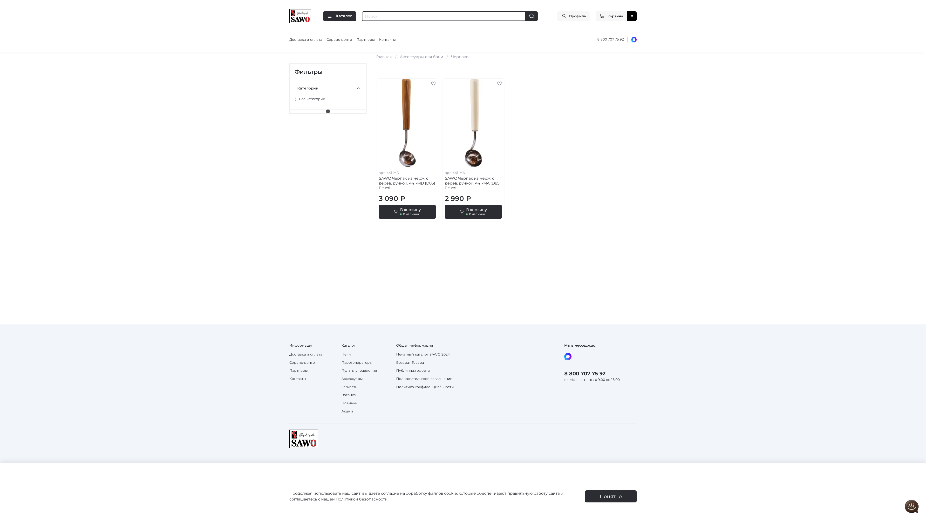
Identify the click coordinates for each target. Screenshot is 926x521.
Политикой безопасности (362, 499)
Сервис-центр (339, 39)
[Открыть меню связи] (911, 506)
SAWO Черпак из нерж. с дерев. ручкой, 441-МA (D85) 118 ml (473, 183)
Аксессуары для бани (421, 57)
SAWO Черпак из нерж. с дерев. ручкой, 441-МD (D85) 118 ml (407, 183)
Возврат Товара (410, 362)
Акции (347, 411)
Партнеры (365, 39)
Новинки (349, 403)
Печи (346, 354)
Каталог (344, 16)
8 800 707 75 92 (610, 39)
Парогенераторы (356, 362)
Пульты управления (359, 370)
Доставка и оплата (305, 39)
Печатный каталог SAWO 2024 (423, 354)
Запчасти (349, 387)
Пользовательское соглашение (424, 379)
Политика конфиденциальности (425, 387)
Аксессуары (352, 379)
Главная (384, 57)
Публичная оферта (413, 370)
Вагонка (348, 395)
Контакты (387, 39)
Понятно (611, 496)
